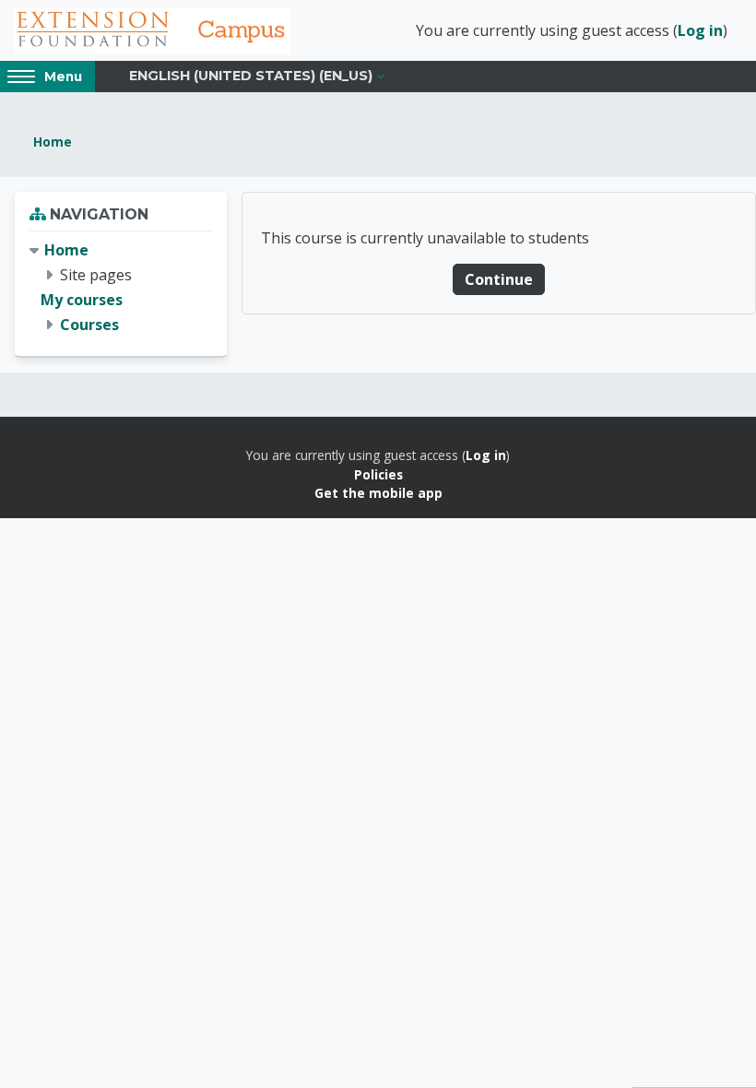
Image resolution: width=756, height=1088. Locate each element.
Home (52, 141)
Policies (378, 474)
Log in (700, 30)
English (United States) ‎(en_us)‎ (250, 75)
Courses (89, 324)
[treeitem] (121, 288)
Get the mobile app (378, 493)
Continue (499, 279)
